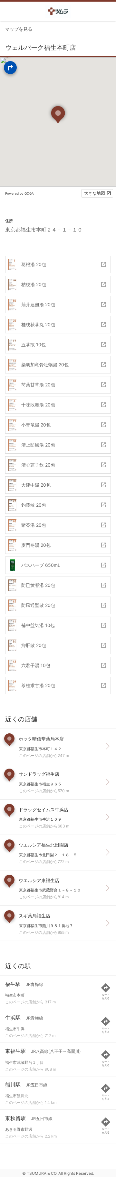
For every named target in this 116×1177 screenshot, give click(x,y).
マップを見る (18, 29)
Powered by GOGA (19, 193)
